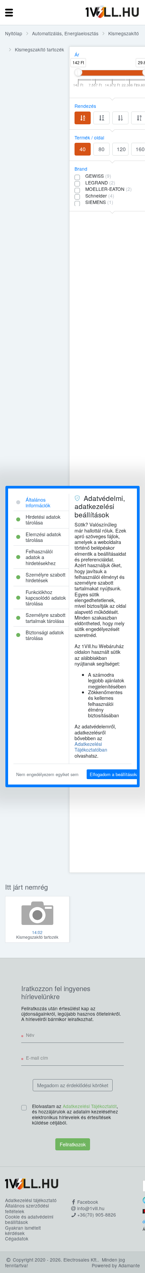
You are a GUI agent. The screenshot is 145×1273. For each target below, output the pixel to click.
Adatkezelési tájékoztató (31, 1200)
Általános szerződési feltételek (27, 1208)
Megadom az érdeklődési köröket (72, 1085)
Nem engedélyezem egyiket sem (47, 774)
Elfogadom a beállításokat (115, 774)
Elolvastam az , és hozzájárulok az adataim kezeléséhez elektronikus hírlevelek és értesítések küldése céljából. (75, 1114)
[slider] (78, 72)
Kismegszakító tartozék (39, 49)
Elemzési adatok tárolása (43, 537)
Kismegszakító (123, 33)
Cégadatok (16, 1238)
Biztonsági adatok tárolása (45, 635)
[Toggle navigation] (9, 12)
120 (121, 149)
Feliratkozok (73, 1144)
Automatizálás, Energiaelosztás (65, 33)
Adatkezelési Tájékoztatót (90, 1106)
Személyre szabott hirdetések (45, 577)
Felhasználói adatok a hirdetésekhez (41, 557)
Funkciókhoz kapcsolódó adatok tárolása (46, 597)
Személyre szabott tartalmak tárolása (45, 617)
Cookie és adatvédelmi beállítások (29, 1219)
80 (101, 149)
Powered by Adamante (116, 1265)
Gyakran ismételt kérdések (23, 1230)
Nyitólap (13, 33)
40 (83, 149)
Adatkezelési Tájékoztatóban (91, 746)
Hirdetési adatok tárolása (43, 519)
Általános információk (38, 502)
